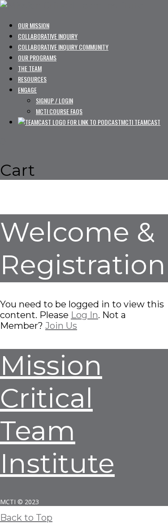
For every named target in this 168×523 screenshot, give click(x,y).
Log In (84, 315)
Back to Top (26, 517)
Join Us (61, 325)
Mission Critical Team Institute (57, 414)
